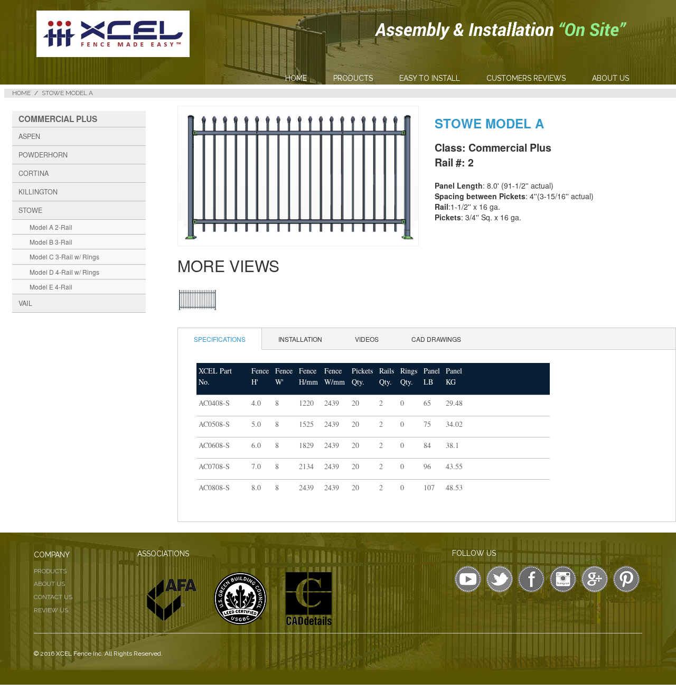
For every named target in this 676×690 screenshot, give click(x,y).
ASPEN (29, 136)
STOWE (30, 210)
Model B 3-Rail (51, 241)
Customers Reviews (526, 78)
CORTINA (33, 173)
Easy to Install (429, 78)
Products (353, 78)
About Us (610, 78)
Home (296, 78)
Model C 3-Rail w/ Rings (64, 256)
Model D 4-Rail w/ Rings (64, 271)
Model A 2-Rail (51, 226)
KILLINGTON (38, 192)
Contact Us (53, 597)
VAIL (25, 303)
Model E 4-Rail (51, 286)
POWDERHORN (43, 155)
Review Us (51, 610)
